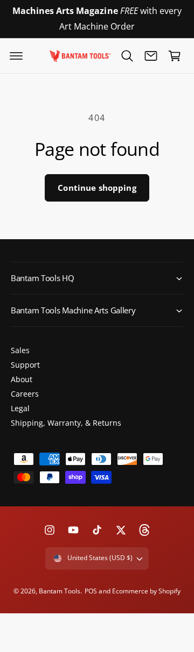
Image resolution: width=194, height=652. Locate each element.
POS (91, 591)
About (21, 379)
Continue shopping (97, 187)
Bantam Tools (59, 591)
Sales (20, 350)
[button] (16, 56)
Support (25, 365)
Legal (20, 408)
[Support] (151, 56)
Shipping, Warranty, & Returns (66, 423)
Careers (25, 394)
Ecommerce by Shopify (146, 591)
